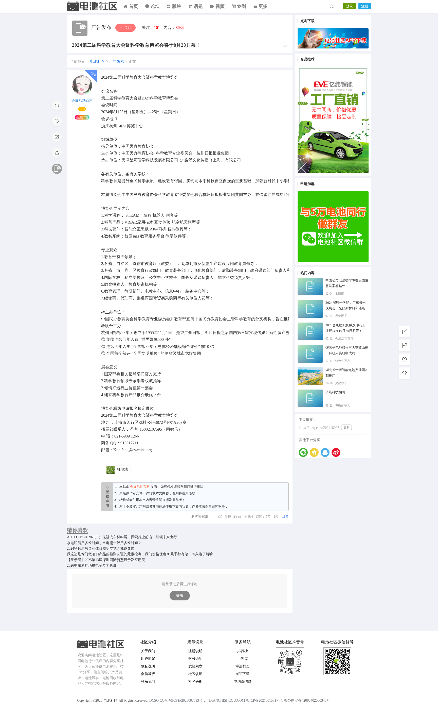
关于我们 (148, 651)
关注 (127, 28)
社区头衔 (195, 681)
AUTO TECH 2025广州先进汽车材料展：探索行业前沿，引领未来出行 (122, 537)
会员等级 (148, 674)
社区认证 (195, 674)
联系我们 (183, 487)
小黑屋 (242, 659)
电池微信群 (242, 681)
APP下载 (242, 674)
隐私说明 (148, 666)
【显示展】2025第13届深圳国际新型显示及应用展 (106, 560)
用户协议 (148, 659)
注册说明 (195, 651)
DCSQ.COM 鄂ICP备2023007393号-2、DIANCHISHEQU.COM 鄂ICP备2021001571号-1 (216, 700)
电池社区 (92, 6)
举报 (228, 516)
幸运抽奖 (242, 666)
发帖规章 (195, 666)
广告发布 (102, 27)
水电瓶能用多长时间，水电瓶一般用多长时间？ (104, 543)
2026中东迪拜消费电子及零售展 (92, 565)
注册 (364, 6)
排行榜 (242, 651)
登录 (349, 6)
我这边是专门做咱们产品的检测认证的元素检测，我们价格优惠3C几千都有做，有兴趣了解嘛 (140, 554)
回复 (285, 516)
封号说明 (195, 659)
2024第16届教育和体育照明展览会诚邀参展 (100, 548)
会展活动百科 (82, 101)
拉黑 (219, 516)
